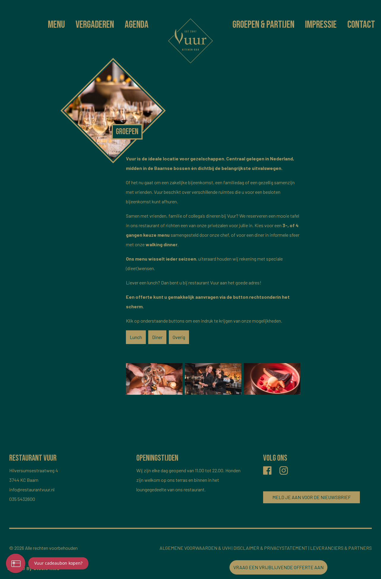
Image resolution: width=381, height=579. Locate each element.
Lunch (136, 337)
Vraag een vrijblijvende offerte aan (278, 567)
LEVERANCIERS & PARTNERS (341, 548)
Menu (56, 24)
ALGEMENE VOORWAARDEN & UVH (195, 548)
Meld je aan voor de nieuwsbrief (311, 497)
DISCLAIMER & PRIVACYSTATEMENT (270, 548)
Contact (361, 24)
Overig (179, 337)
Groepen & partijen (263, 24)
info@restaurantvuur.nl (31, 489)
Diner (157, 337)
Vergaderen (95, 24)
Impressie (321, 24)
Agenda (137, 24)
